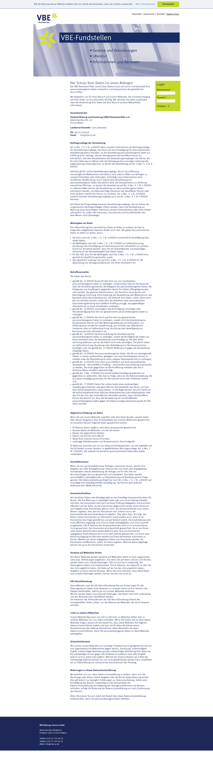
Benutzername (164, 90)
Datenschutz (173, 14)
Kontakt (160, 14)
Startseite (136, 14)
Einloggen (161, 106)
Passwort (161, 98)
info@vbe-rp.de (87, 135)
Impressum (149, 14)
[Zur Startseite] (46, 19)
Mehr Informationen (145, 4)
